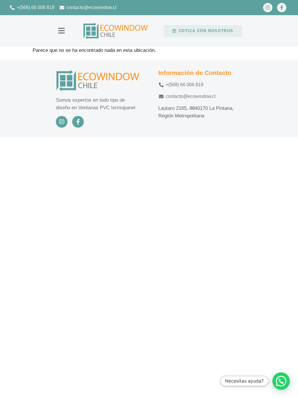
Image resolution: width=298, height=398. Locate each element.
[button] (61, 31)
